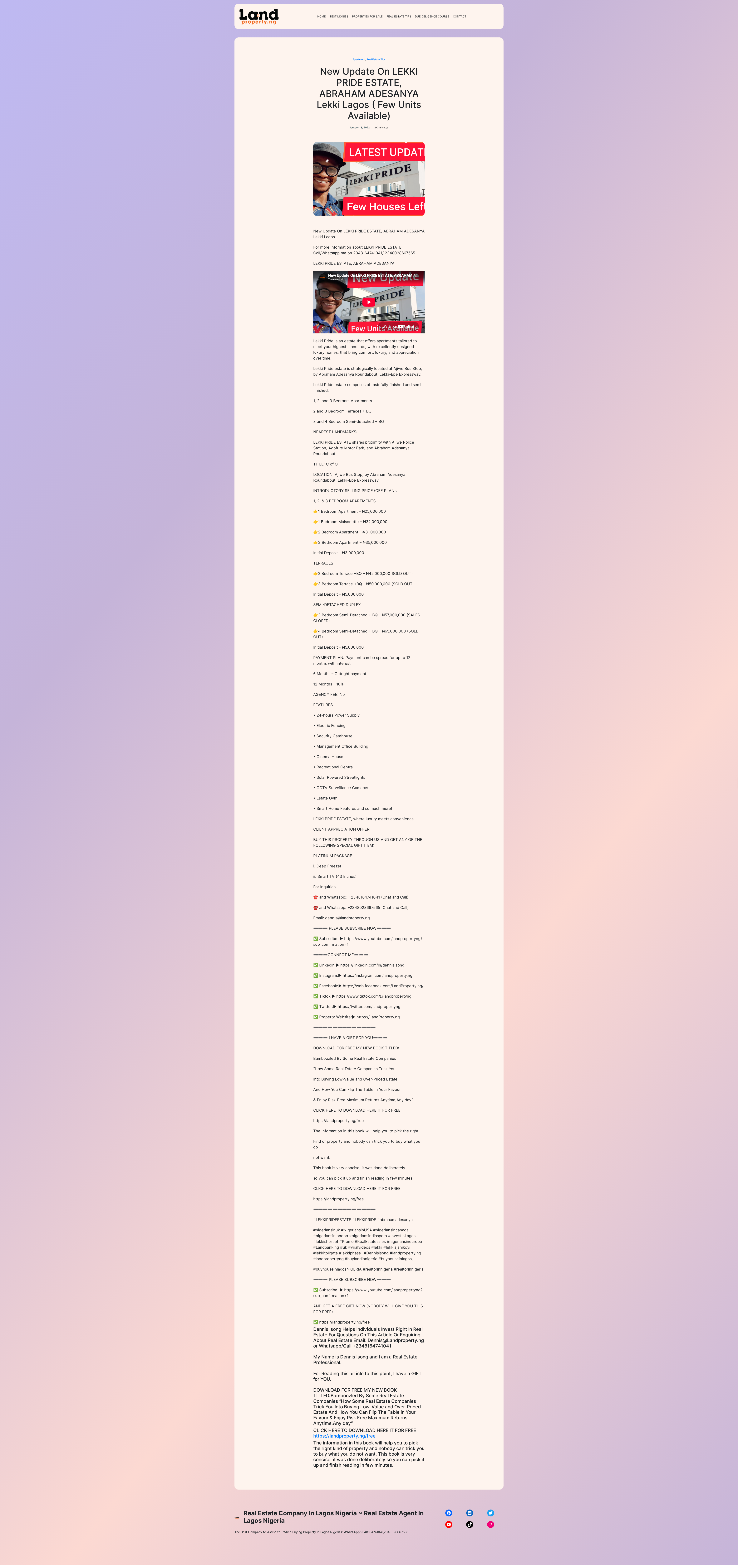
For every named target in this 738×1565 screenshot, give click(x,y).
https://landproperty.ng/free (344, 1436)
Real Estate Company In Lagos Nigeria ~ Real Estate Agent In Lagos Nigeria (334, 1516)
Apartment (359, 59)
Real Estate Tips (376, 59)
